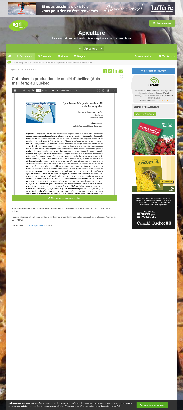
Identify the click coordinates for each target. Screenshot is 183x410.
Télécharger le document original (65, 198)
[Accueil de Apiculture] (10, 56)
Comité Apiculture (35, 225)
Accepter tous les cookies (152, 405)
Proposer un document (155, 71)
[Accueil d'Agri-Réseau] (18, 25)
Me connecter (164, 23)
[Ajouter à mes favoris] (122, 77)
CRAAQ (129, 403)
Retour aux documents (25, 69)
